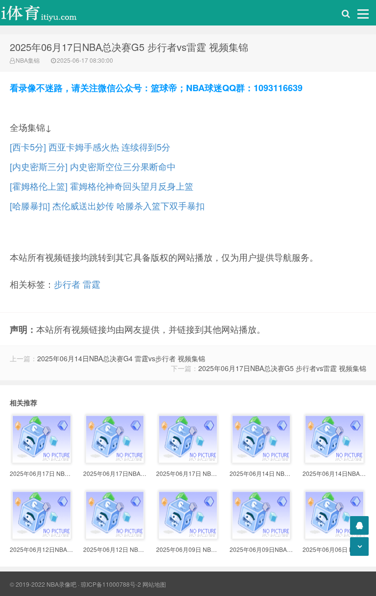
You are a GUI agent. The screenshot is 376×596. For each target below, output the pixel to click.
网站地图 (154, 584)
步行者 (67, 283)
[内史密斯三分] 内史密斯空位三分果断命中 (93, 166)
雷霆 (91, 283)
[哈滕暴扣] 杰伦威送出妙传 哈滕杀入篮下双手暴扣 (107, 205)
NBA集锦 (28, 60)
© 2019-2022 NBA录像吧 (43, 584)
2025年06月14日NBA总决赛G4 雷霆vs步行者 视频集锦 (121, 358)
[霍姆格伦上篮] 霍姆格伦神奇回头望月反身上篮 (101, 185)
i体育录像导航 (49, 12)
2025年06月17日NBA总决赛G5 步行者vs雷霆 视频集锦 (282, 368)
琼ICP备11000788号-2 (111, 584)
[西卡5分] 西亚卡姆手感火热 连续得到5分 (90, 146)
